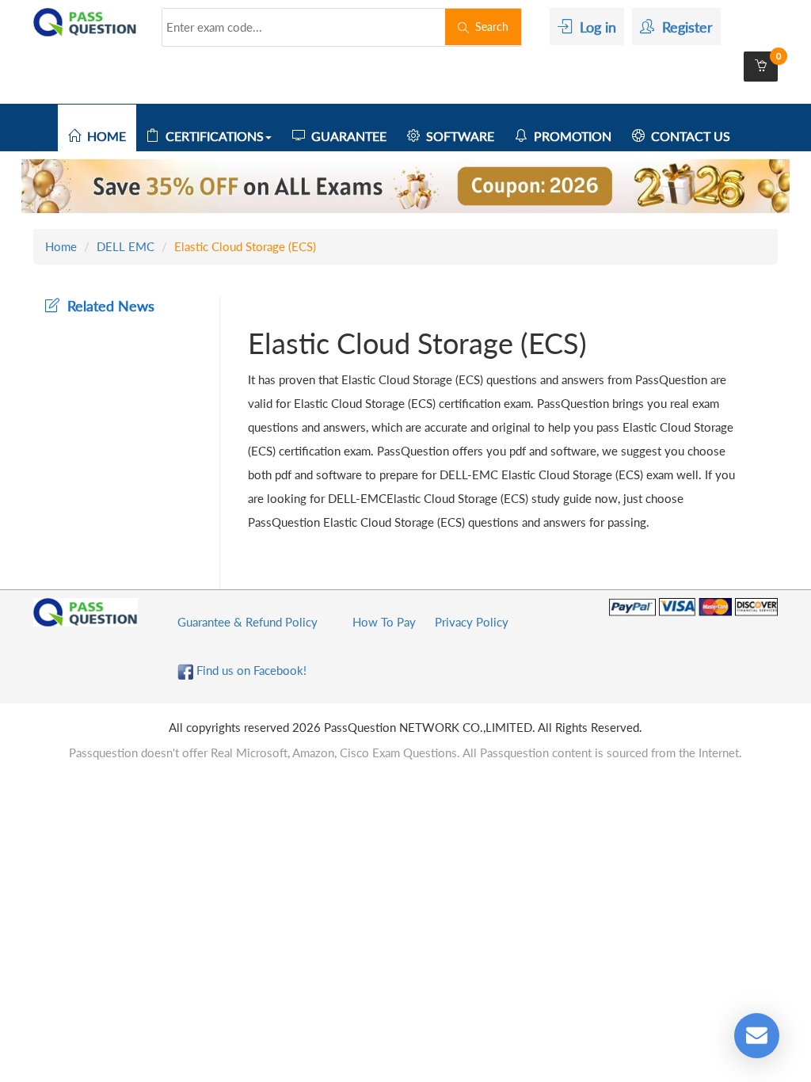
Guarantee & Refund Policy (247, 622)
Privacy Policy (471, 622)
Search (488, 26)
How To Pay (384, 622)
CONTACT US (687, 135)
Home (61, 246)
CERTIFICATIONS (211, 135)
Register (683, 27)
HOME (103, 135)
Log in (594, 27)
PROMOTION (569, 135)
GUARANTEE (345, 135)
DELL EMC (125, 246)
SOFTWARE (457, 135)
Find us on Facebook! (250, 670)
